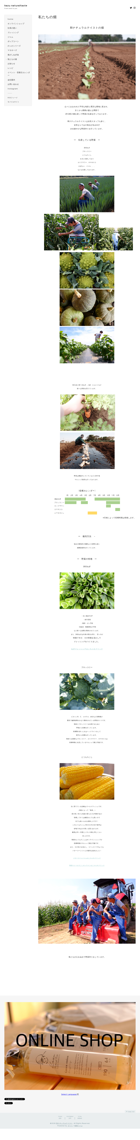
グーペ (70, 1126)
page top (131, 1111)
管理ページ (78, 1126)
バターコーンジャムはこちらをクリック (87, 858)
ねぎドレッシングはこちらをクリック (87, 649)
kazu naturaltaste (15, 5)
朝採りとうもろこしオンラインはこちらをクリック (87, 865)
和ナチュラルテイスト (64, 1123)
